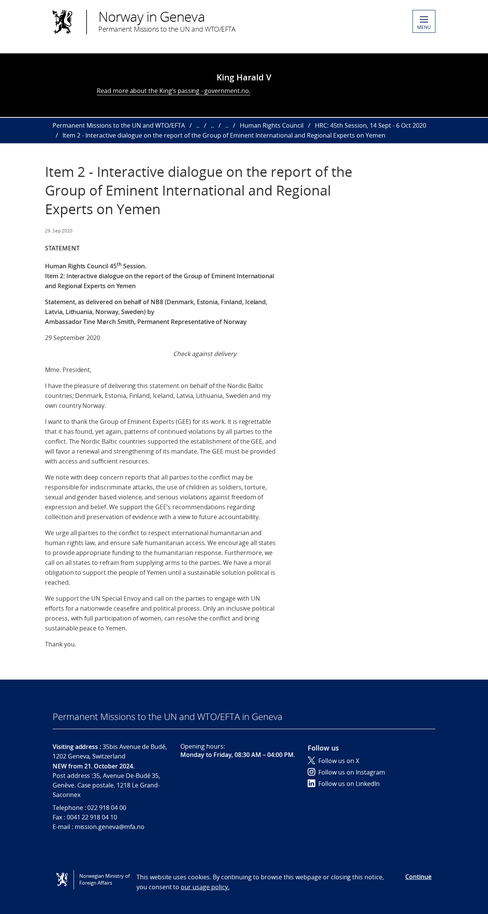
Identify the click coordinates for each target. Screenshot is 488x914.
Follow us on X (338, 761)
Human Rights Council (271, 125)
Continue (418, 876)
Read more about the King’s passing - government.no (173, 91)
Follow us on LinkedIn (349, 783)
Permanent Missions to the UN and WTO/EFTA (119, 125)
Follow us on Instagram (351, 772)
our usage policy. (205, 887)
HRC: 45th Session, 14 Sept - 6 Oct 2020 (370, 125)
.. (197, 125)
